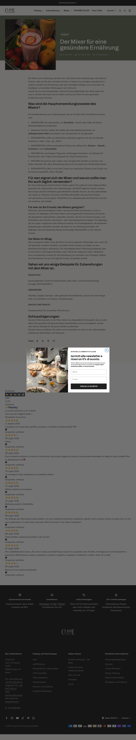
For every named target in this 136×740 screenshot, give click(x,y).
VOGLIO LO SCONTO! (89, 386)
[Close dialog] (107, 350)
